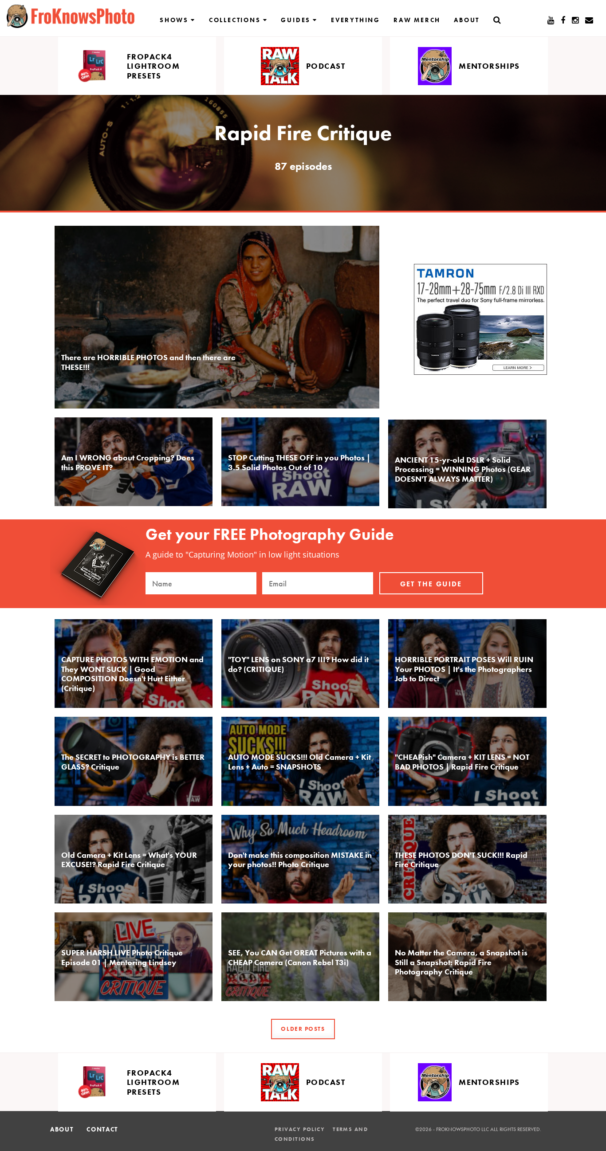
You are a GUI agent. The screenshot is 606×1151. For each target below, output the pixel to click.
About (467, 20)
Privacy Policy (300, 1129)
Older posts (303, 1029)
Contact (102, 1129)
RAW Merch (417, 20)
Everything (355, 20)
